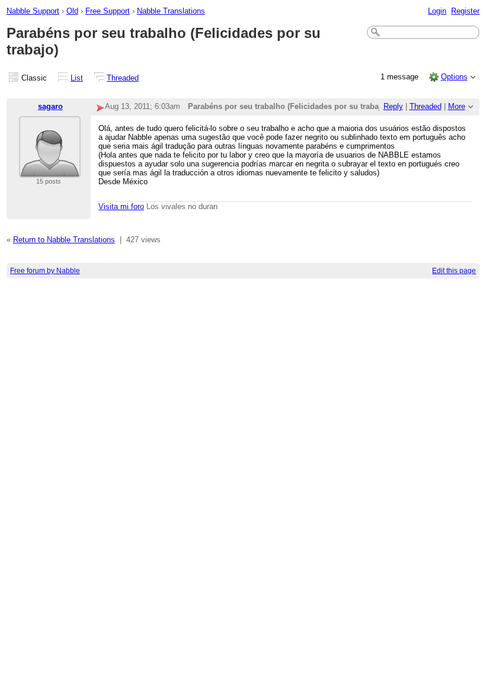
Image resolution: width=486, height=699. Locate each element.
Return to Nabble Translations (64, 239)
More (456, 106)
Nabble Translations (171, 11)
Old (72, 11)
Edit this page (454, 271)
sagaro (50, 106)
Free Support (107, 11)
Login (437, 11)
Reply (393, 106)
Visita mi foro (121, 206)
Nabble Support (33, 11)
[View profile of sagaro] (50, 170)
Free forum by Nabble (45, 271)
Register (465, 11)
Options (454, 76)
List (77, 77)
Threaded (123, 77)
